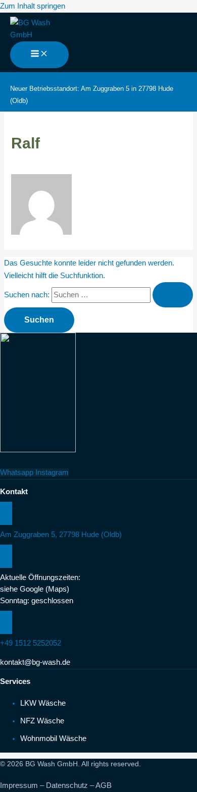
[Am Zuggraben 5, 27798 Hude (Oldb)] (6, 513)
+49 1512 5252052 (30, 643)
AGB (103, 785)
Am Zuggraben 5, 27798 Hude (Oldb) (61, 534)
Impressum (19, 785)
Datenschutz (67, 785)
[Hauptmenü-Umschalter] (39, 54)
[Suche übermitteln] (173, 294)
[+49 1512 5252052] (6, 622)
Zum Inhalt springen (32, 6)
